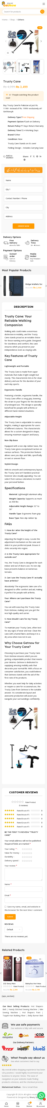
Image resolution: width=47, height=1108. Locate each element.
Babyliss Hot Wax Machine (33, 984)
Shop (12, 19)
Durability (9, 857)
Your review (11, 865)
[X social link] (34, 156)
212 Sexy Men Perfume (9, 984)
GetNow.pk (8, 111)
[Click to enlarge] (7, 53)
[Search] (42, 12)
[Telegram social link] (24, 159)
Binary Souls (35, 1097)
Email (8, 895)
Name (8, 884)
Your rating (11, 849)
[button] (41, 1095)
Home (5, 19)
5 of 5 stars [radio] (31, 849)
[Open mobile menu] (43, 3)
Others (20, 19)
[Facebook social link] (30, 156)
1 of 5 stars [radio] (23, 849)
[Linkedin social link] (40, 156)
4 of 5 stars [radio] (29, 849)
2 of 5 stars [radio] (25, 849)
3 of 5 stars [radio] (27, 849)
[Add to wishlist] (18, 959)
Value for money (12, 853)
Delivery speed (12, 861)
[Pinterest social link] (37, 156)
